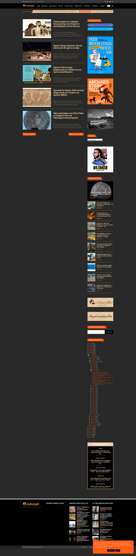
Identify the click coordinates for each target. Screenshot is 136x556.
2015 (90, 429)
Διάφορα (102, 6)
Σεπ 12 (94, 400)
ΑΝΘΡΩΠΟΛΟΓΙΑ (100, 475)
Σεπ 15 (94, 396)
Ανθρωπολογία (78, 6)
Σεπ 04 (94, 412)
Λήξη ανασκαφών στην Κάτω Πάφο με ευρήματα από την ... (102, 383)
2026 (90, 343)
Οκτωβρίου (94, 360)
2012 (90, 434)
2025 (90, 345)
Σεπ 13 (94, 399)
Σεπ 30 (94, 363)
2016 (90, 428)
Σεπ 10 (94, 403)
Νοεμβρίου (94, 358)
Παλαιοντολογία (68, 6)
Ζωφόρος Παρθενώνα (100, 467)
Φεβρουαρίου (94, 424)
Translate (99, 141)
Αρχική (38, 6)
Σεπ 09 (94, 404)
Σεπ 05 (94, 410)
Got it (117, 550)
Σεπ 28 (94, 366)
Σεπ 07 (94, 407)
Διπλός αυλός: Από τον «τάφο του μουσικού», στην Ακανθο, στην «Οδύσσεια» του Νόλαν (85, 11)
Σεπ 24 (94, 385)
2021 (90, 351)
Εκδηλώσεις (95, 6)
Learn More (110, 550)
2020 (90, 352)
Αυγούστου (94, 415)
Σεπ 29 (94, 364)
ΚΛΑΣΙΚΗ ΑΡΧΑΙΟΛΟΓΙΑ (57, 11)
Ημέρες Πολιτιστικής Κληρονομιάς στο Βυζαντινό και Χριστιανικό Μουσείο (67, 69)
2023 (90, 348)
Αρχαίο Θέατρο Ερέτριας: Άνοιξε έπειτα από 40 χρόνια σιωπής (67, 46)
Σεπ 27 (94, 367)
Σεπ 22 (94, 387)
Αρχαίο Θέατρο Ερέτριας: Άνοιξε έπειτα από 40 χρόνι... (101, 375)
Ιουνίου (93, 418)
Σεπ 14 (94, 397)
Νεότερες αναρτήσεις (29, 134)
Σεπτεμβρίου (96, 361)
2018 (92, 355)
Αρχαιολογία (44, 6)
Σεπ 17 (94, 394)
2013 (90, 432)
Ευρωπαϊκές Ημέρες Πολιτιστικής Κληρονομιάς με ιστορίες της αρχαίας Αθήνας (68, 92)
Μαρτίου (93, 422)
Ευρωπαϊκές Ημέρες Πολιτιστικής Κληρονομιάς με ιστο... (101, 380)
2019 (90, 354)
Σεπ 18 (94, 393)
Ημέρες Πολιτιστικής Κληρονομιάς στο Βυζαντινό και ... (102, 378)
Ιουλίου (93, 416)
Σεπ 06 (94, 409)
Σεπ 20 (94, 390)
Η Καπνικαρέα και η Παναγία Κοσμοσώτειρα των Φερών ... (100, 372)
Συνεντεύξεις (87, 6)
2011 (90, 435)
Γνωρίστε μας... (40, 1)
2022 (90, 349)
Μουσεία (60, 6)
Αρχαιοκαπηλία (53, 6)
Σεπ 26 (94, 369)
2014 (90, 431)
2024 (90, 346)
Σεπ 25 (96, 370)
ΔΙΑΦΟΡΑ (100, 448)
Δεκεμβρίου (94, 357)
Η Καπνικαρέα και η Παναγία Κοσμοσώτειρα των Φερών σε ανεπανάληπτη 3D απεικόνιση (66, 23)
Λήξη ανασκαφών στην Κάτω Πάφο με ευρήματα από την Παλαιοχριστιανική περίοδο (68, 115)
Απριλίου (93, 421)
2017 (90, 427)
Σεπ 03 (94, 413)
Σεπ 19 (94, 391)
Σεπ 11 (94, 401)
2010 (90, 437)
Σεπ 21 (94, 388)
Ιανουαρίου (94, 425)
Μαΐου (93, 419)
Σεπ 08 (94, 406)
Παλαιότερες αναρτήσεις (75, 134)
